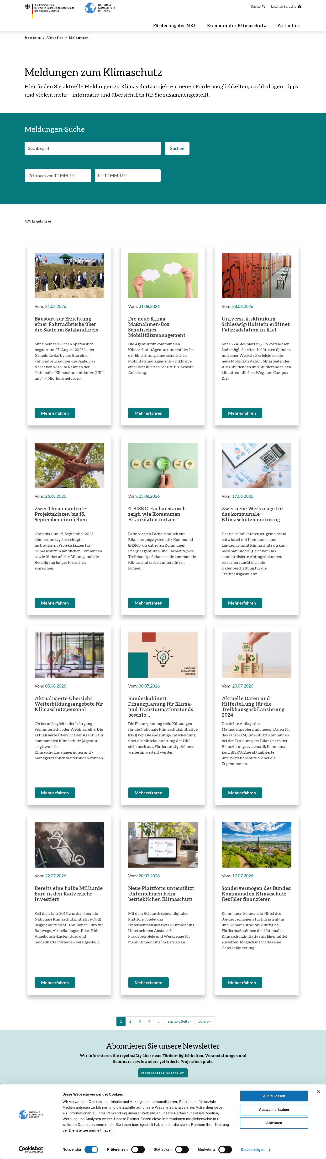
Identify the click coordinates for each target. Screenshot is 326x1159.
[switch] (138, 1149)
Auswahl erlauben (274, 1109)
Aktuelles (288, 25)
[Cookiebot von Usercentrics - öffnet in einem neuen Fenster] (31, 1149)
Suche (256, 6)
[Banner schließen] (318, 1091)
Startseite (33, 38)
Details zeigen (252, 1150)
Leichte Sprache (283, 6)
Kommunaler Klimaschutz (236, 25)
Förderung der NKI (174, 25)
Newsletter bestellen (163, 1073)
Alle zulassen (274, 1096)
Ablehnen (274, 1123)
